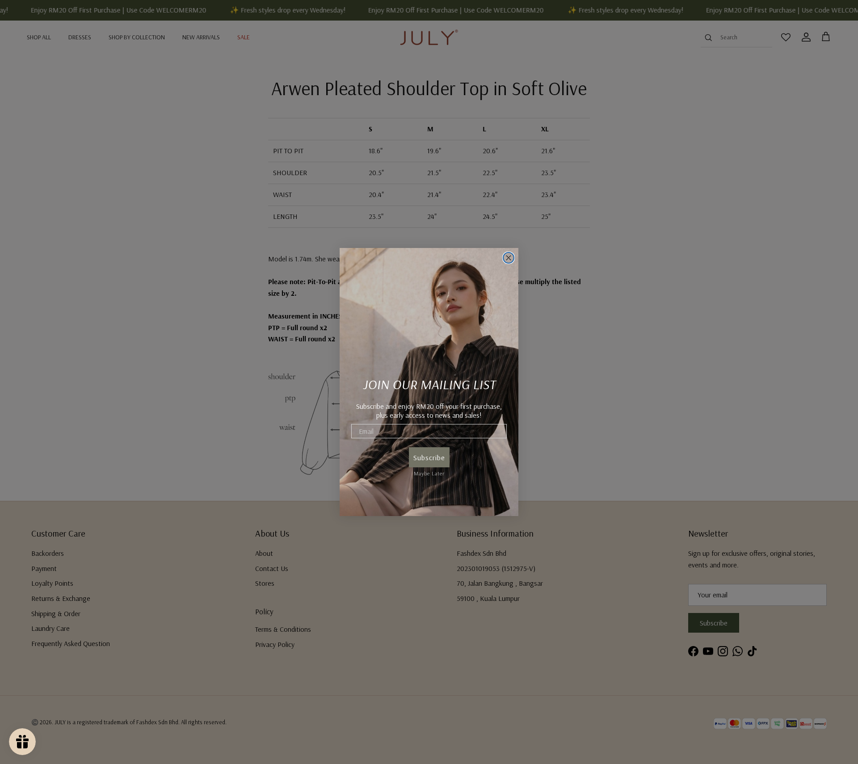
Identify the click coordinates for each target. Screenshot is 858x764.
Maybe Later (429, 472)
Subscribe (429, 457)
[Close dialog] (508, 257)
